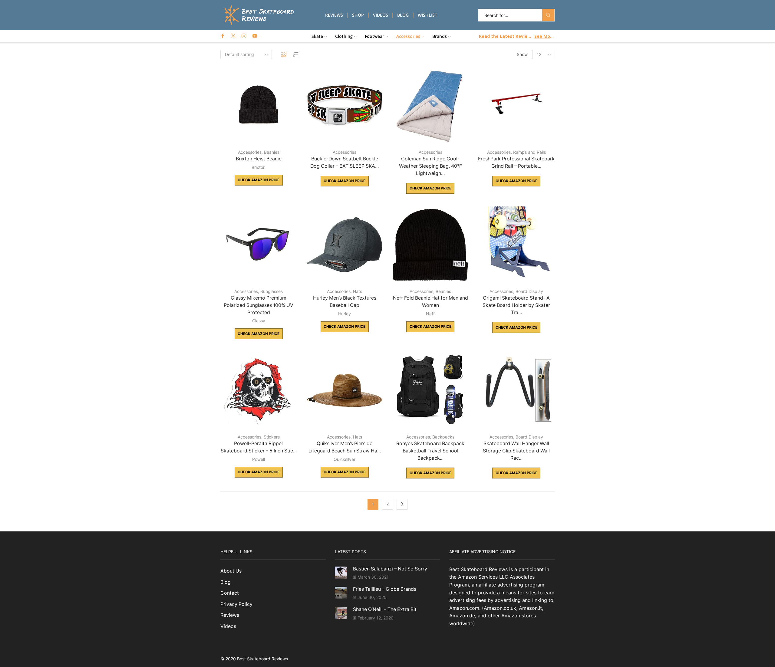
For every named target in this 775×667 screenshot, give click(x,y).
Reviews (334, 15)
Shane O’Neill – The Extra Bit (385, 609)
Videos (380, 15)
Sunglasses (271, 291)
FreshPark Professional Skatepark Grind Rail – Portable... (516, 162)
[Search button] (548, 15)
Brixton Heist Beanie (259, 159)
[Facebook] (222, 36)
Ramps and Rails (529, 152)
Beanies (271, 152)
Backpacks (443, 436)
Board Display (529, 291)
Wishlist (427, 15)
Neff (430, 313)
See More (544, 36)
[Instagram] (244, 36)
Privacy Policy (236, 604)
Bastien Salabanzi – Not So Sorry (390, 569)
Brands (439, 36)
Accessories (408, 36)
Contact (229, 593)
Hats (357, 291)
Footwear (374, 36)
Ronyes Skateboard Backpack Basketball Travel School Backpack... (430, 451)
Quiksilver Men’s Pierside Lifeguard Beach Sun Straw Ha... (344, 447)
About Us (231, 571)
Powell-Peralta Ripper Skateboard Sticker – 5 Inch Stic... (259, 447)
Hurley (344, 313)
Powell (258, 459)
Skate (317, 36)
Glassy (258, 320)
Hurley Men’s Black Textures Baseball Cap (344, 301)
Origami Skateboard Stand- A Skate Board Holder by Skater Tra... (516, 305)
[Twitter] (233, 36)
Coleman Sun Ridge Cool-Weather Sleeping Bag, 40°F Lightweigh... (430, 166)
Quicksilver (344, 459)
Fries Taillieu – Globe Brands (384, 589)
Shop (358, 15)
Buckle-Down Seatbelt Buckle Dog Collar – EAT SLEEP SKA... (344, 162)
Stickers (272, 436)
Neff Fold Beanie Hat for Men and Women (430, 301)
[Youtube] (254, 36)
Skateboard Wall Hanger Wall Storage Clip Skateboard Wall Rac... (516, 451)
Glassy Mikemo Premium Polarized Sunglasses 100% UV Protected (258, 305)
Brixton (258, 167)
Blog (403, 15)
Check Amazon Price (258, 180)
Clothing (344, 36)
